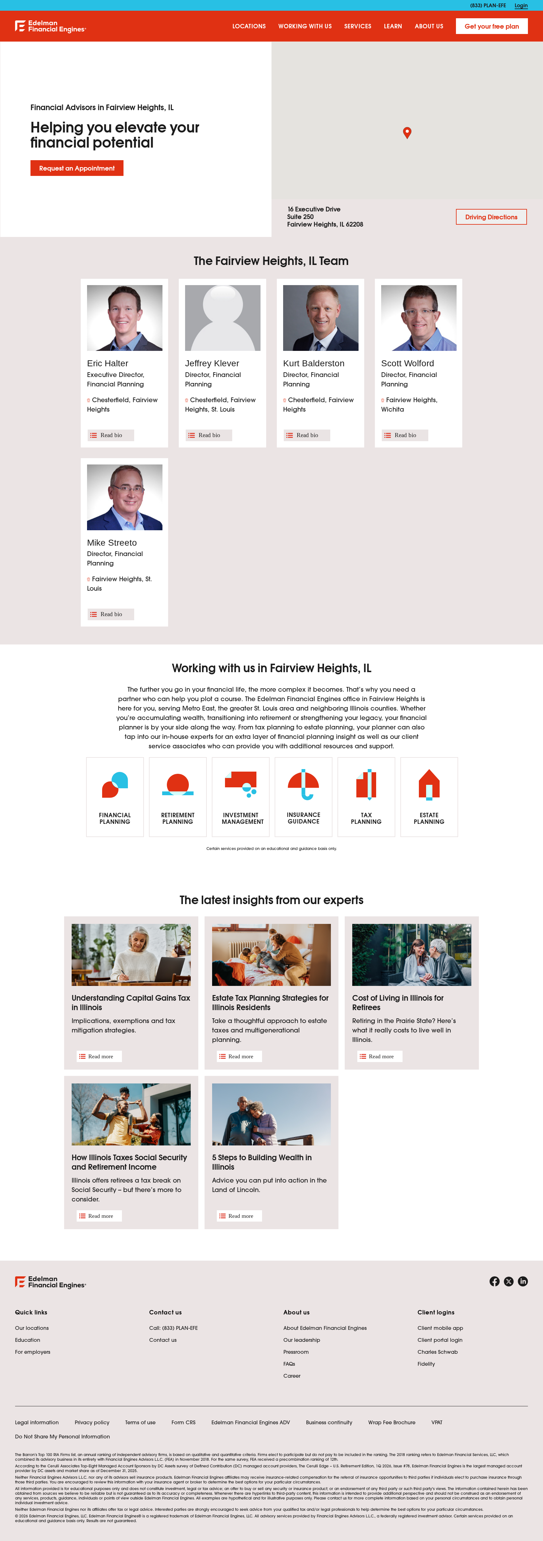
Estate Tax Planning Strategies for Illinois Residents (270, 1003)
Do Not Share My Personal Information (62, 1436)
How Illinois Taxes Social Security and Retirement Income (129, 1162)
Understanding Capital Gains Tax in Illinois (131, 1003)
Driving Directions (491, 217)
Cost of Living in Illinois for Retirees (398, 1003)
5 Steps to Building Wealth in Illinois (262, 1162)
